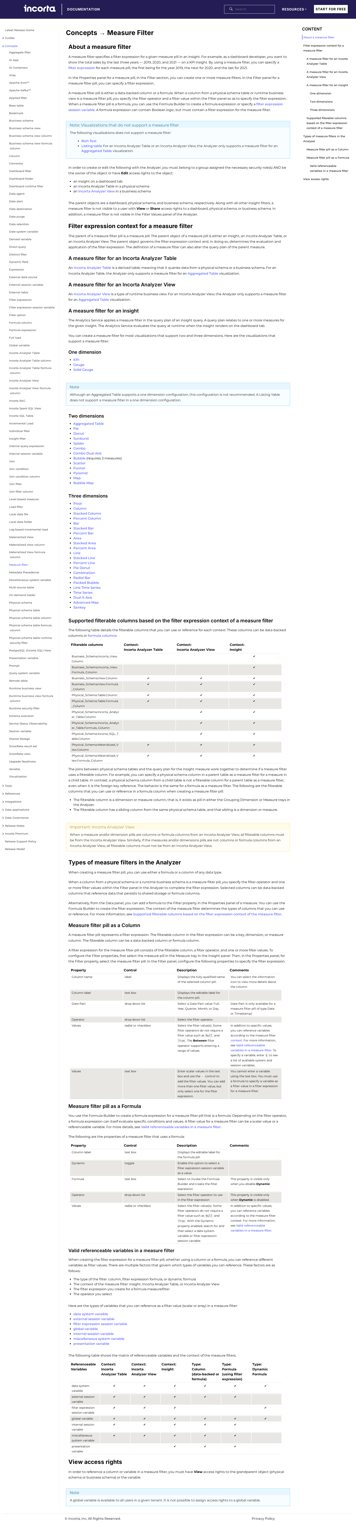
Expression (16, 269)
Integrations (13, 801)
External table (18, 292)
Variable (14, 769)
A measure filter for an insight (327, 85)
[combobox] (249, 9)
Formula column (20, 322)
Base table (16, 105)
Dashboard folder (21, 178)
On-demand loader (22, 595)
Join (12, 461)
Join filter (15, 484)
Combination (84, 573)
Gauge (78, 365)
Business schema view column (30, 135)
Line (77, 553)
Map (77, 478)
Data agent (17, 193)
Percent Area (84, 548)
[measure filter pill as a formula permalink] (64, 1105)
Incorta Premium (16, 833)
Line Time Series (87, 588)
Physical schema (20, 602)
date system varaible (90, 1314)
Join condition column (24, 476)
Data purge (17, 216)
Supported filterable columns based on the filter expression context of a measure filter (327, 123)
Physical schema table (24, 610)
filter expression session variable (100, 1324)
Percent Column (87, 518)
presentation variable (91, 1344)
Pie (76, 429)
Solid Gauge (83, 370)
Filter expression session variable (32, 307)
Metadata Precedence (24, 572)
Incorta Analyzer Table (24, 353)
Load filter (16, 506)
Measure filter (18, 564)
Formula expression (22, 330)
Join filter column (21, 491)
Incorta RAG (17, 400)
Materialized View (21, 537)
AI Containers (18, 67)
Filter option (17, 315)
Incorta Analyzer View (24, 380)
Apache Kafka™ (20, 90)
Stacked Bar (83, 528)
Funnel (79, 468)
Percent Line (84, 563)
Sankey (79, 607)
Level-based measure (24, 499)
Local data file (18, 514)
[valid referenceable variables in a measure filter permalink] (64, 1250)
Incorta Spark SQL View (25, 408)
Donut (78, 434)
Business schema (21, 120)
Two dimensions (321, 101)
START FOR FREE (331, 9)
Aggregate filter (20, 52)
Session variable (20, 731)
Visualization (18, 776)
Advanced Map (86, 602)
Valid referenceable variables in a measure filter (181, 1127)
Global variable (19, 345)
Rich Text (89, 141)
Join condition (19, 469)
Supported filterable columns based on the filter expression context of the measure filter (207, 914)
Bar (76, 523)
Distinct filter (18, 254)
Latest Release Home (19, 30)
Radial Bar (82, 578)
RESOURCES (293, 9)
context (236, 1040)
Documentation (83, 9)
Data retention (19, 224)
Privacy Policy (263, 1519)
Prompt (14, 665)
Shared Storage (19, 738)
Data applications (17, 809)
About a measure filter (318, 37)
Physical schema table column (30, 617)
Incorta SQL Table (21, 415)
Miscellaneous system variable (30, 580)
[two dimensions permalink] (64, 415)
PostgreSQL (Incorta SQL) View (30, 650)
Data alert (16, 201)
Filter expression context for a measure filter (323, 48)
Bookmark (16, 113)
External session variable (26, 284)
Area (77, 538)
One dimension (320, 93)
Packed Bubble (86, 583)
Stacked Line (84, 558)
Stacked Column (87, 513)
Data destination (20, 209)
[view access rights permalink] (64, 1460)
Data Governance (17, 817)
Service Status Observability (28, 723)
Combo (79, 448)
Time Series (83, 593)
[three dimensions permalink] (64, 495)
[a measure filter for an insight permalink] (64, 310)
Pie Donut (81, 568)
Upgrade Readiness (22, 761)
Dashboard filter (20, 171)
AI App (14, 60)
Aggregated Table (96, 151)
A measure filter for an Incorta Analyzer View (327, 74)
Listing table (91, 146)
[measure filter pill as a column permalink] (64, 924)
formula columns (102, 636)
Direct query (17, 246)
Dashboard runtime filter (26, 186)
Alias (12, 75)
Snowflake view (19, 753)
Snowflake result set (23, 746)
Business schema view (25, 128)
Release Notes (15, 825)
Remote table (18, 680)
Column (14, 156)
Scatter (79, 463)
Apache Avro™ (19, 82)
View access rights (316, 179)
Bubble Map (83, 483)
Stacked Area (84, 543)
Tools (8, 785)
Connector (16, 163)
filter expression (81, 68)
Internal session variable (26, 453)
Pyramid (80, 473)
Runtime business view (25, 688)
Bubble (79, 458)
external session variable (94, 1319)
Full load (15, 337)
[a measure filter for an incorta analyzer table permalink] (64, 257)
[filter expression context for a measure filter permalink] (64, 224)
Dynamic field (18, 261)
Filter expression (20, 299)
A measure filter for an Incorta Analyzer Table (327, 61)
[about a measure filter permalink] (64, 45)
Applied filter (18, 98)
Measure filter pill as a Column (328, 149)
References (12, 793)
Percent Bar (83, 533)
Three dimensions (322, 109)
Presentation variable (23, 658)
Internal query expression (26, 446)
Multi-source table (21, 587)
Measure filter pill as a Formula (328, 157)
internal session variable (93, 1334)
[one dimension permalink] (64, 351)
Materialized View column (27, 544)
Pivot (77, 504)
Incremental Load (21, 423)
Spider (78, 443)
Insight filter (17, 438)
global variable (85, 1329)
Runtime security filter (24, 708)
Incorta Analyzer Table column (30, 360)
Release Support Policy (20, 841)
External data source (23, 277)
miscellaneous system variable (98, 1339)
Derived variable (20, 239)
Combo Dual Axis (87, 453)
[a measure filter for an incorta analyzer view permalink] (64, 284)
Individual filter (19, 431)
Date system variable (23, 231)
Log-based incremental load (28, 529)
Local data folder (20, 521)
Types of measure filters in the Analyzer (324, 139)
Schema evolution (21, 716)
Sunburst (81, 438)
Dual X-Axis (82, 597)
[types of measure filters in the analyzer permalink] (64, 861)
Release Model (15, 849)
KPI (76, 360)
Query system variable (24, 673)
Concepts (11, 46)
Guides (10, 38)
